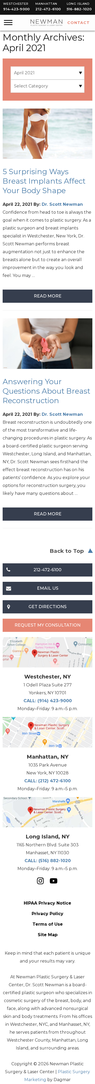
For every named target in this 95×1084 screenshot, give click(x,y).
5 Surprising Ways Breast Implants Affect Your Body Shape (44, 181)
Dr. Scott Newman (62, 204)
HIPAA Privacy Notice (47, 903)
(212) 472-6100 (54, 780)
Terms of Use (47, 924)
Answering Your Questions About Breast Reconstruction (46, 391)
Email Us (47, 588)
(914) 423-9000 (54, 700)
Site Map (48, 934)
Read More (47, 296)
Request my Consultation (47, 625)
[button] (8, 21)
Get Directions (47, 606)
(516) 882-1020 (55, 860)
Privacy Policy (47, 913)
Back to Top (67, 551)
